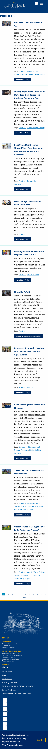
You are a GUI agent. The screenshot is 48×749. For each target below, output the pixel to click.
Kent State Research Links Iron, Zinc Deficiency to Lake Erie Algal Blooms (29, 351)
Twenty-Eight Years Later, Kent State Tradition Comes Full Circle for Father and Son (29, 94)
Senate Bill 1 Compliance (10, 659)
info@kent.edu (7, 678)
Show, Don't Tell (22, 291)
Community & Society (36, 128)
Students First (33, 71)
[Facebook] (5, 699)
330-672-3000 (7, 671)
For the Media (6, 646)
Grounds (22, 503)
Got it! (39, 739)
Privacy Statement (8, 657)
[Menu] (41, 3)
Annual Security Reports (10, 653)
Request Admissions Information (13, 644)
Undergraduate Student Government (29, 74)
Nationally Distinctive (31, 575)
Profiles (22, 71)
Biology (30, 387)
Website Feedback (8, 647)
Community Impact (22, 578)
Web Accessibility (8, 661)
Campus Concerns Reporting (12, 655)
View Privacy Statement (12, 744)
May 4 (29, 572)
